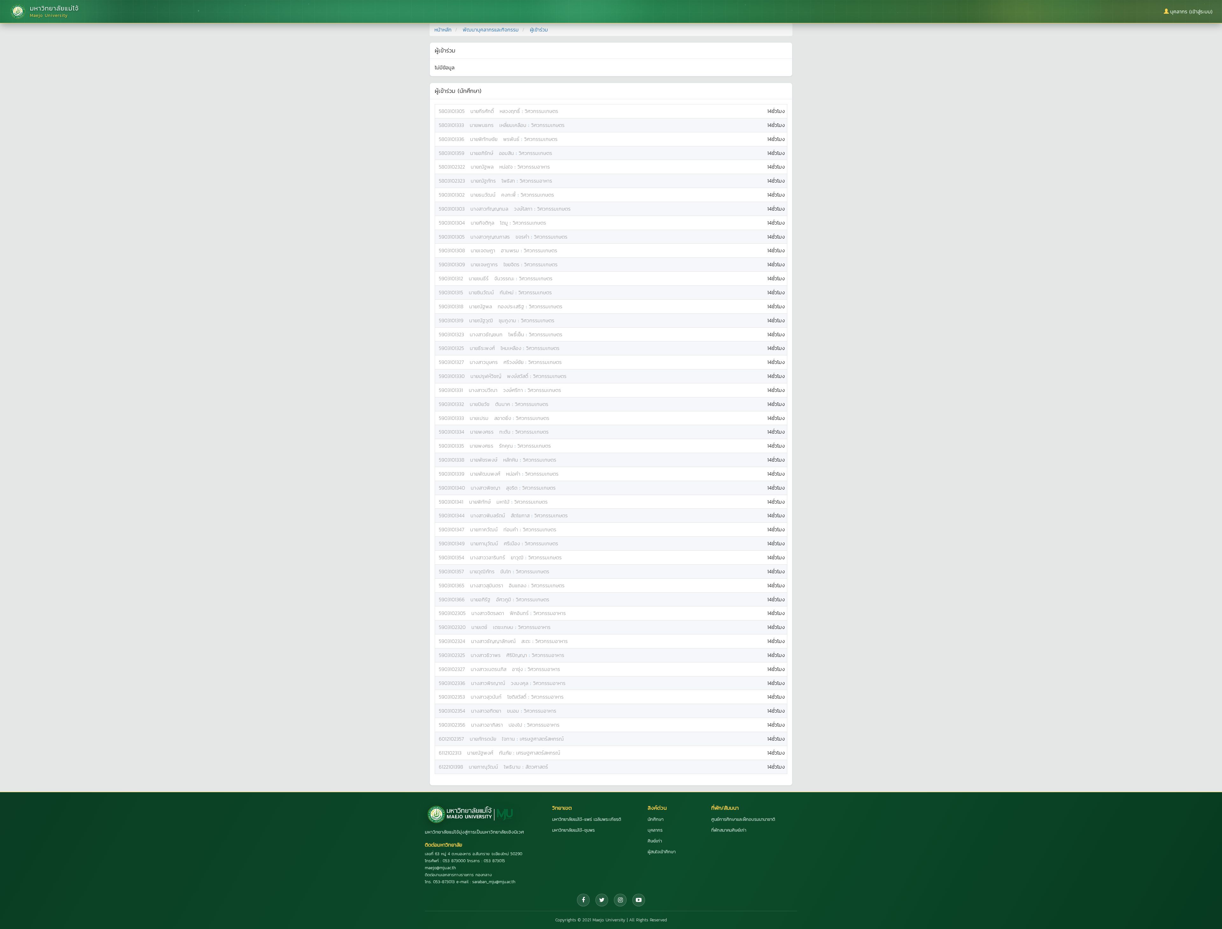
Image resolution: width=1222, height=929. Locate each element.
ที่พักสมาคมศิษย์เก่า (728, 830)
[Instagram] (620, 900)
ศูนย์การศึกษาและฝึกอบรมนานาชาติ (743, 819)
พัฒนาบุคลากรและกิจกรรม (491, 29)
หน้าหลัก (443, 29)
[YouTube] (638, 900)
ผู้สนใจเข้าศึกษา (662, 852)
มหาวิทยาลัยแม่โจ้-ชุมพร (573, 830)
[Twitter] (601, 900)
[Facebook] (583, 900)
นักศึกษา (656, 819)
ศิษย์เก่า (655, 841)
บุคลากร (655, 830)
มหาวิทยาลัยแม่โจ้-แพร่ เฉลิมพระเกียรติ (586, 819)
